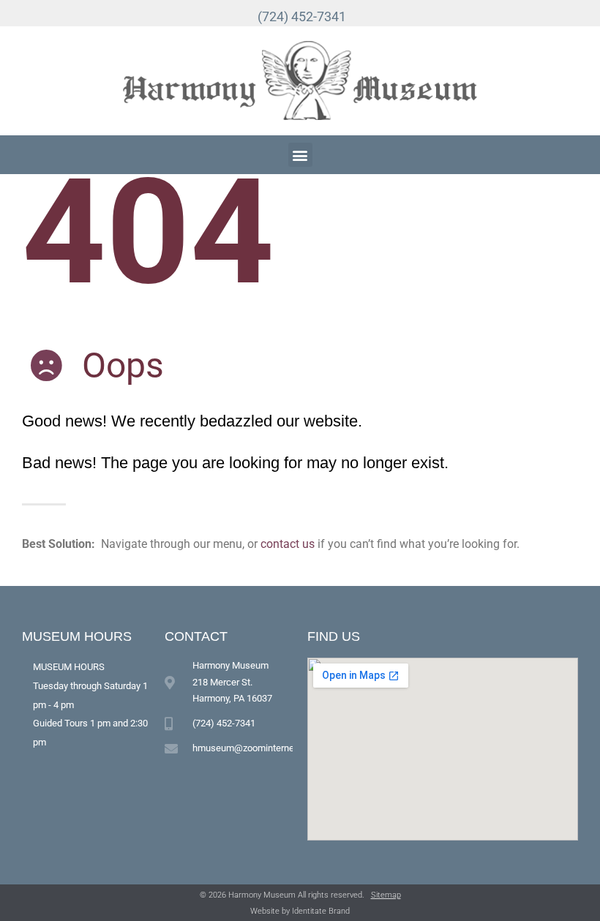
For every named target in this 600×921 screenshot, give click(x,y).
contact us (287, 544)
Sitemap (386, 895)
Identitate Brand (321, 911)
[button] (300, 155)
